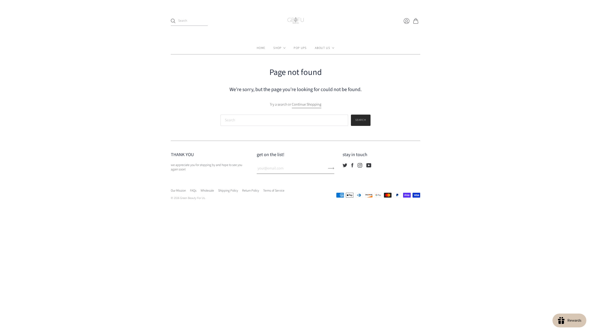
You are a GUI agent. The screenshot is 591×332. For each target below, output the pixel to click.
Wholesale (207, 190)
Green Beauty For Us (192, 198)
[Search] (173, 21)
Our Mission (178, 190)
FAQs (193, 190)
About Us (322, 48)
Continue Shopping (306, 104)
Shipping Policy (228, 190)
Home (261, 48)
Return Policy (250, 190)
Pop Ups (300, 48)
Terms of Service (273, 190)
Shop (277, 48)
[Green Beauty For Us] (295, 21)
